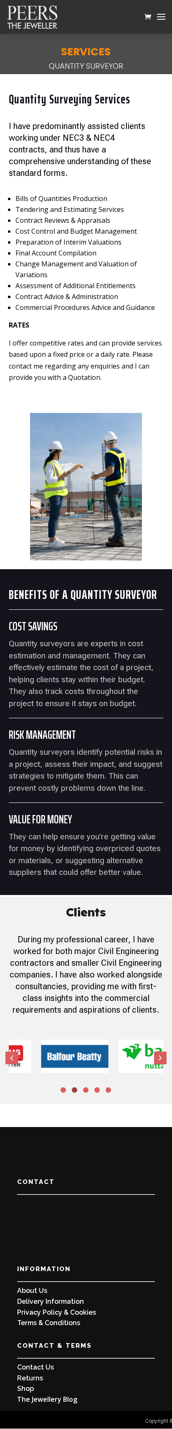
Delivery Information (50, 1301)
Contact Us (35, 1367)
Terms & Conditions (48, 1323)
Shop (25, 1389)
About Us (32, 1291)
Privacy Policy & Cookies (56, 1312)
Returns (30, 1378)
